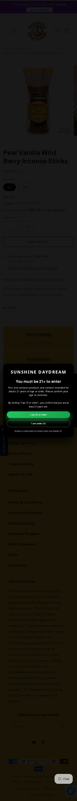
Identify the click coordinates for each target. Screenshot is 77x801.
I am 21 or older (38, 415)
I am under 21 (38, 423)
